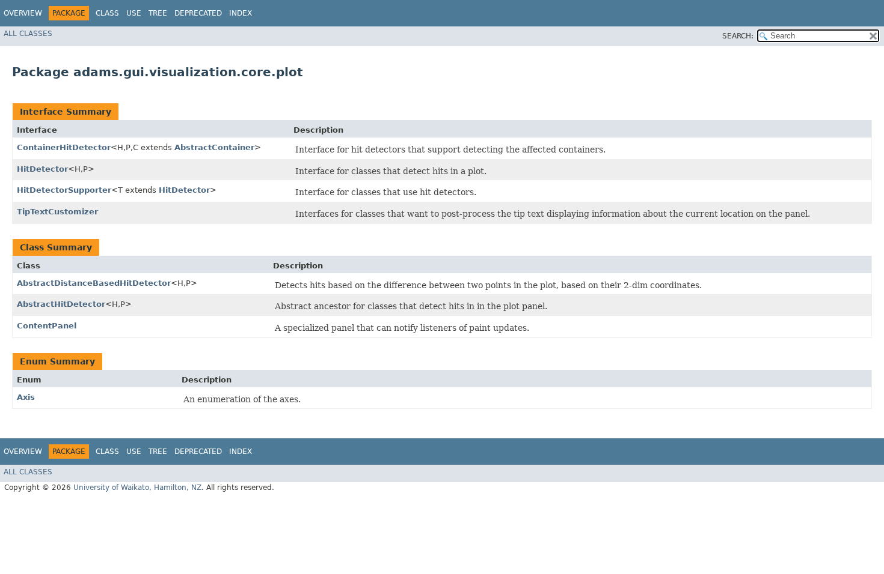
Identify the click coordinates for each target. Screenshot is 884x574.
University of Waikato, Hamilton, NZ (137, 487)
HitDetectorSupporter (64, 190)
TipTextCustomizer (57, 211)
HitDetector (42, 169)
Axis (26, 397)
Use (133, 13)
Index (240, 13)
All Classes (28, 33)
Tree (158, 13)
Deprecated (198, 13)
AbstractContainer (214, 147)
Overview (23, 13)
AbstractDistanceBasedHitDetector (94, 283)
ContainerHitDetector (64, 147)
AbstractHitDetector (61, 304)
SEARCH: (738, 36)
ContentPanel (46, 325)
